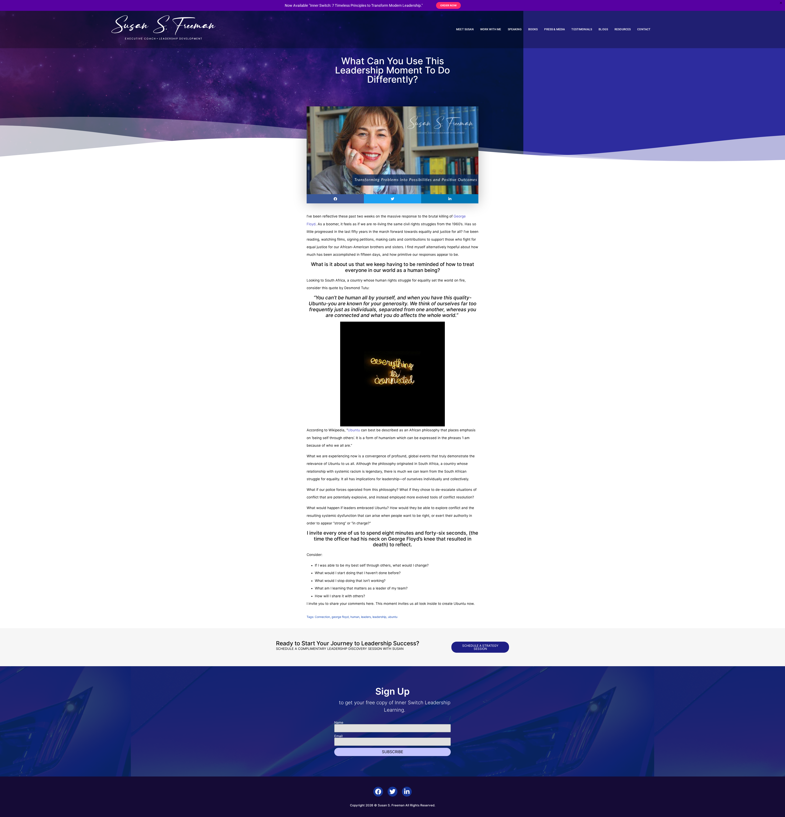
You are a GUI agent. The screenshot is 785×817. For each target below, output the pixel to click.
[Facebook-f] (378, 792)
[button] (335, 198)
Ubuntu (354, 430)
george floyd (340, 617)
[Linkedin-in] (407, 792)
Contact (643, 29)
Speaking (515, 29)
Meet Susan (465, 29)
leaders (366, 617)
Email (338, 736)
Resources (623, 29)
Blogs (603, 29)
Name (338, 722)
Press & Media (554, 29)
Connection (322, 617)
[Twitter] (392, 792)
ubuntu (392, 617)
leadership (379, 617)
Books (533, 29)
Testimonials (581, 29)
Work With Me (490, 29)
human (354, 617)
